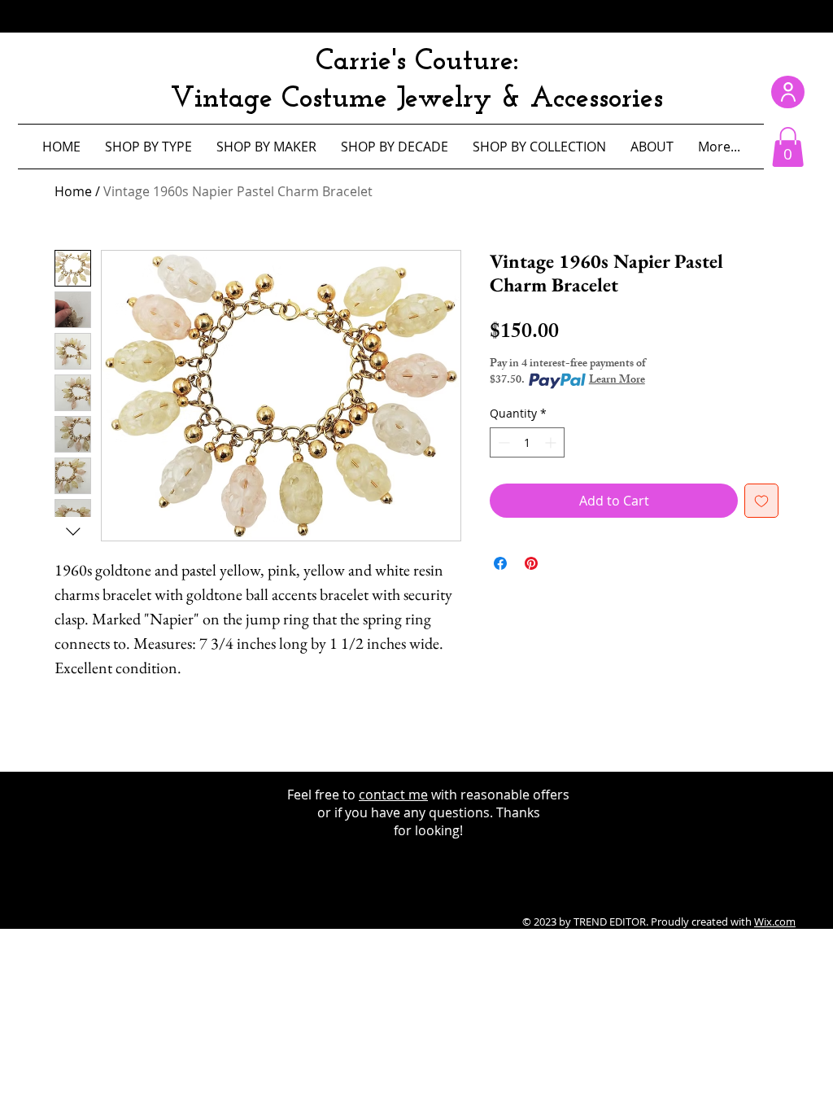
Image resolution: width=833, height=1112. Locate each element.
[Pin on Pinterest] (531, 563)
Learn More (617, 381)
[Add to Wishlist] (761, 501)
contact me (393, 794)
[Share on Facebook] (500, 563)
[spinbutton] (527, 442)
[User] (788, 92)
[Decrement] (502, 442)
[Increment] (552, 442)
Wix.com (775, 921)
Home (73, 191)
